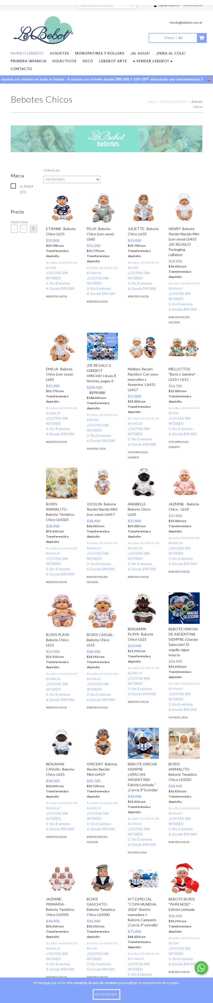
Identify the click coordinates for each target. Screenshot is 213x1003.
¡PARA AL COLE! (171, 53)
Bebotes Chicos (56, 296)
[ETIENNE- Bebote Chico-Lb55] (61, 208)
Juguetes (59, 53)
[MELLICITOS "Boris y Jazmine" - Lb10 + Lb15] (184, 348)
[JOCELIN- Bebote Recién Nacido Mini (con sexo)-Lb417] (102, 483)
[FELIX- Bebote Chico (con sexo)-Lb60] (102, 208)
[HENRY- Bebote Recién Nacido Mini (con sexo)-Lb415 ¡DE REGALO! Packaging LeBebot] (184, 208)
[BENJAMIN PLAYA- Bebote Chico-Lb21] (143, 608)
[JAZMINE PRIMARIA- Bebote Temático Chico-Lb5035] (61, 878)
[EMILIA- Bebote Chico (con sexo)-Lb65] (61, 348)
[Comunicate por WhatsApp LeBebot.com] (201, 967)
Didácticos (64, 61)
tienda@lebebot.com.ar (186, 22)
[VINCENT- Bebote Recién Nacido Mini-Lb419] (102, 743)
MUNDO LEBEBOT (27, 53)
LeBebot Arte (113, 61)
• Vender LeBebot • (153, 61)
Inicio (151, 102)
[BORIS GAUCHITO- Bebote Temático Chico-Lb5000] (102, 878)
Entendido (106, 994)
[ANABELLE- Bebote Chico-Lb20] (143, 483)
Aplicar (33, 229)
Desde (14, 222)
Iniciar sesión (192, 5)
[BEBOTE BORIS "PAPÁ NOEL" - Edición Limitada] (184, 878)
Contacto (21, 69)
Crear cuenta (168, 5)
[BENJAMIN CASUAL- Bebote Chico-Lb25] (61, 743)
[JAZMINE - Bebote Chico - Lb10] (184, 483)
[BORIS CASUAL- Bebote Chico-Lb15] (102, 611)
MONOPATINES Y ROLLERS (99, 53)
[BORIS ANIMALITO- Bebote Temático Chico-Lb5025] (61, 483)
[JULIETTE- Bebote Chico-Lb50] (143, 208)
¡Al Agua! (140, 53)
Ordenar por (51, 170)
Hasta (23, 222)
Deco (88, 61)
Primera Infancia (28, 61)
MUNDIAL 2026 (96, 448)
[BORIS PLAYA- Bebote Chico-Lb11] (61, 610)
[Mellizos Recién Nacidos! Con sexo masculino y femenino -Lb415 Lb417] (143, 348)
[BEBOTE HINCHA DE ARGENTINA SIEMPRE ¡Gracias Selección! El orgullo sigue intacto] (184, 608)
